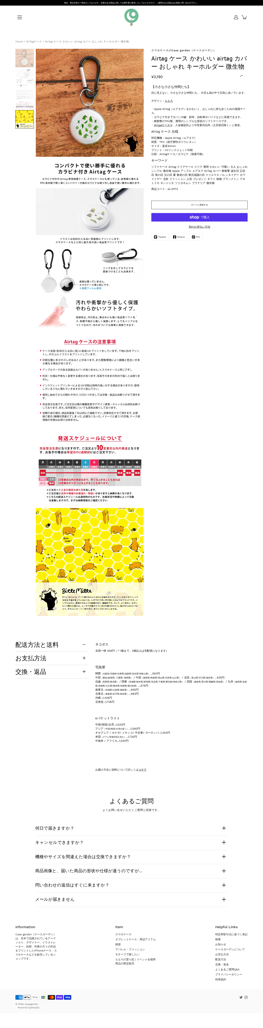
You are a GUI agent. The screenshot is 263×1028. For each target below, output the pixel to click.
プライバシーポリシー (228, 974)
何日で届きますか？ (54, 828)
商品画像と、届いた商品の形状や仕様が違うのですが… (88, 870)
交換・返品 (30, 671)
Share (181, 237)
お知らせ (220, 944)
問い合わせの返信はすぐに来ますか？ (72, 885)
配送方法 (220, 959)
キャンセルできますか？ (59, 842)
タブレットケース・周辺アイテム (135, 939)
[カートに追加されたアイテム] (244, 17)
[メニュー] (19, 17)
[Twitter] (241, 997)
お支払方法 (30, 658)
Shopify (35, 1007)
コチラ (142, 769)
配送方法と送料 (37, 644)
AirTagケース (34, 41)
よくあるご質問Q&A (227, 969)
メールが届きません (55, 899)
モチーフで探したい (127, 954)
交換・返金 (222, 964)
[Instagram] (246, 997)
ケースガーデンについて (230, 949)
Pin (198, 237)
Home (19, 41)
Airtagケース (162, 125)
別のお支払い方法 (199, 226)
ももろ (169, 100)
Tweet (162, 237)
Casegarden (31, 1004)
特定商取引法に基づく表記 (231, 934)
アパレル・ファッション (130, 949)
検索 (218, 939)
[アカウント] (236, 17)
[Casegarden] (131, 17)
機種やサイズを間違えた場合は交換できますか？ (83, 856)
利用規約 (220, 979)
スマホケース (123, 934)
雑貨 (118, 944)
